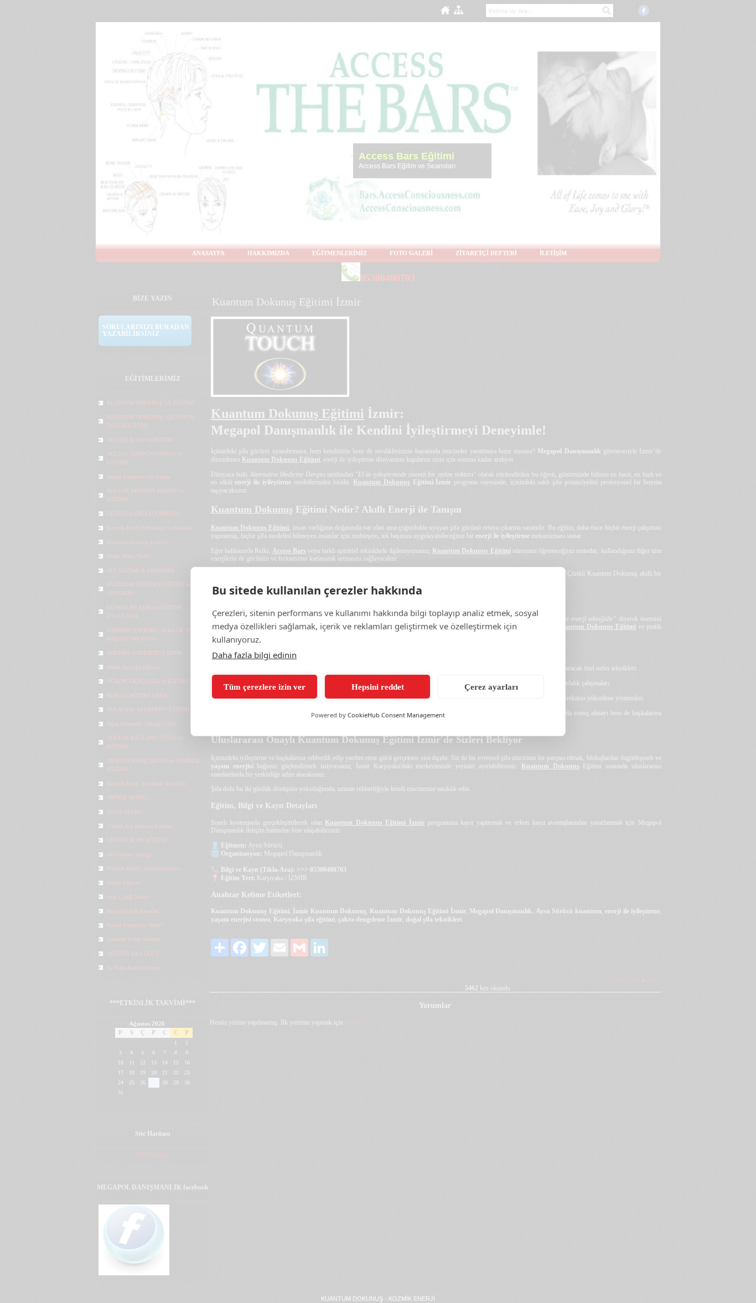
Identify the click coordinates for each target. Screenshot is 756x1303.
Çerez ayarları (491, 686)
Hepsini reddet (377, 686)
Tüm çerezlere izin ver (264, 686)
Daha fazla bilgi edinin (254, 654)
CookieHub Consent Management (396, 715)
